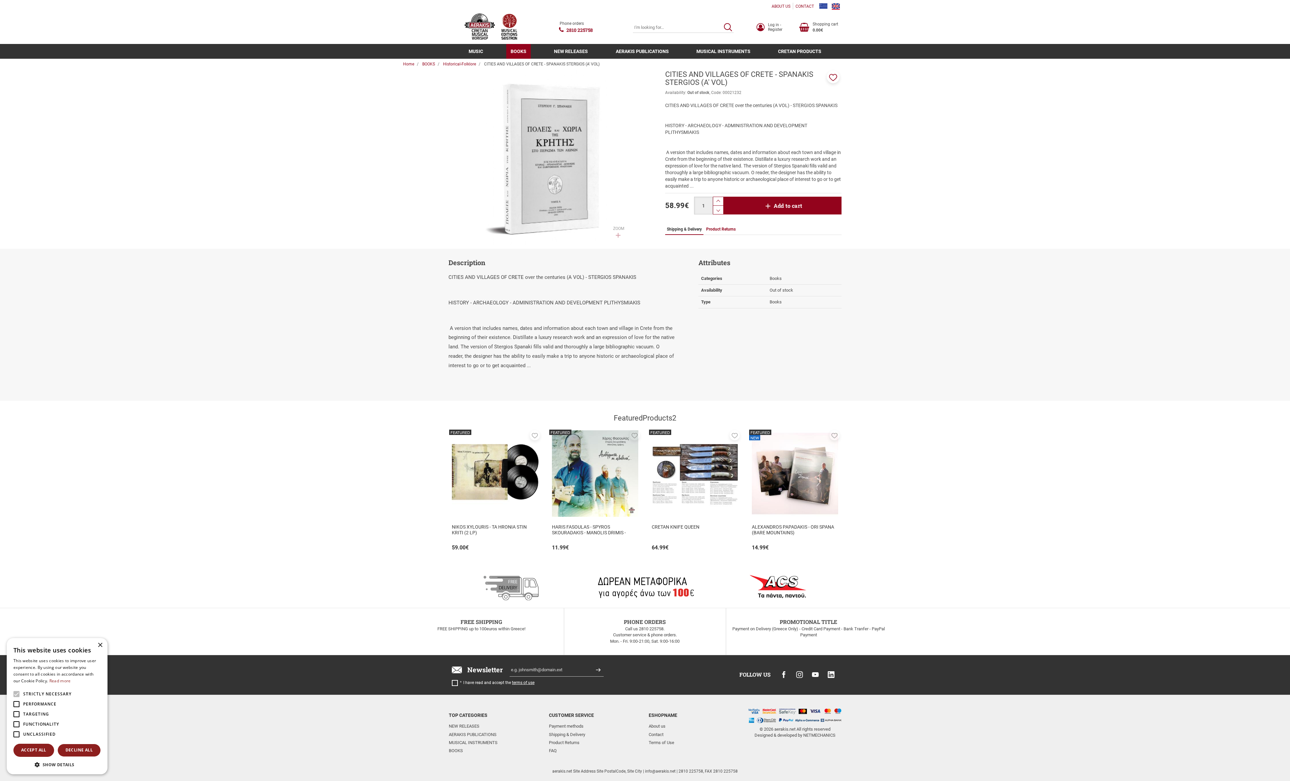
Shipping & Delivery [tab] (684, 229)
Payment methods (566, 726)
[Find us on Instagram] (799, 674)
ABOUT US (781, 6)
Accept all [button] (33, 750)
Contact (656, 734)
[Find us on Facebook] (783, 674)
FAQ (553, 750)
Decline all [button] (79, 750)
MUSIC (476, 51)
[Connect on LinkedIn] (831, 674)
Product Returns (564, 742)
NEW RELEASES (571, 51)
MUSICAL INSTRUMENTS (723, 51)
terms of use (523, 682)
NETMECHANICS (819, 735)
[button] (833, 76)
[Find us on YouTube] (815, 674)
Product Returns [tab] (721, 229)
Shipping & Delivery (567, 734)
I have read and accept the (498, 682)
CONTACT (805, 6)
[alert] (57, 706)
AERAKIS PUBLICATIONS (642, 51)
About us (657, 726)
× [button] (99, 645)
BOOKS (518, 51)
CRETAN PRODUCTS (799, 51)
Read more (60, 681)
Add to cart (788, 205)
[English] (836, 6)
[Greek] (823, 6)
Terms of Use (661, 742)
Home (408, 64)
